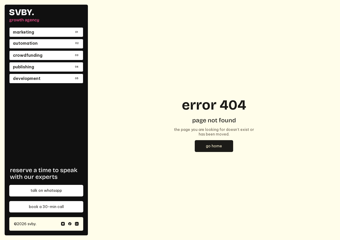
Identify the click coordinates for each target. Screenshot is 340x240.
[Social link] (63, 224)
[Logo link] (21, 12)
